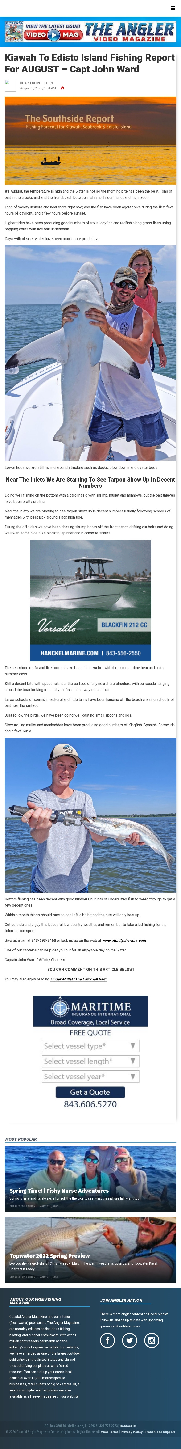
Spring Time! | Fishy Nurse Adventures (59, 1190)
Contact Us (128, 1426)
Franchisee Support (160, 1432)
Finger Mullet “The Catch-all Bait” (78, 979)
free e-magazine (43, 1396)
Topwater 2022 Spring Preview (49, 1256)
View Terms (110, 1432)
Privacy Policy (132, 1432)
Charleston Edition (22, 1206)
